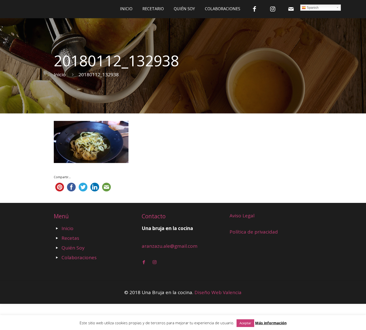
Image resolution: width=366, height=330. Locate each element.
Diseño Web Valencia (218, 292)
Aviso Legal (242, 215)
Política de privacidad (254, 232)
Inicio (60, 74)
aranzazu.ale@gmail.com (169, 246)
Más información (271, 322)
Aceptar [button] (245, 323)
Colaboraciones (79, 257)
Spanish (312, 7)
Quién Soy (73, 248)
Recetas (70, 238)
